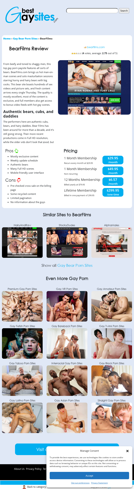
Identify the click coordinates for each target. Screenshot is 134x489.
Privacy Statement (99, 482)
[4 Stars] (78, 53)
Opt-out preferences (80, 482)
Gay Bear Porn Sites (25, 38)
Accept (89, 475)
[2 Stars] (74, 53)
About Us (19, 468)
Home (7, 38)
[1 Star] (72, 53)
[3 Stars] (76, 53)
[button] (127, 450)
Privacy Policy (34, 468)
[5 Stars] (80, 53)
